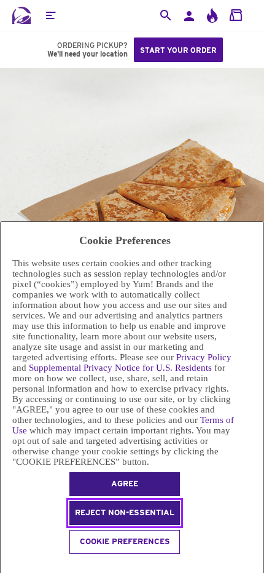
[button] (50, 15)
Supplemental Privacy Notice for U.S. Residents (120, 368)
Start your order (178, 50)
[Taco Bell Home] (21, 15)
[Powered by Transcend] (6, 565)
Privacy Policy (203, 357)
